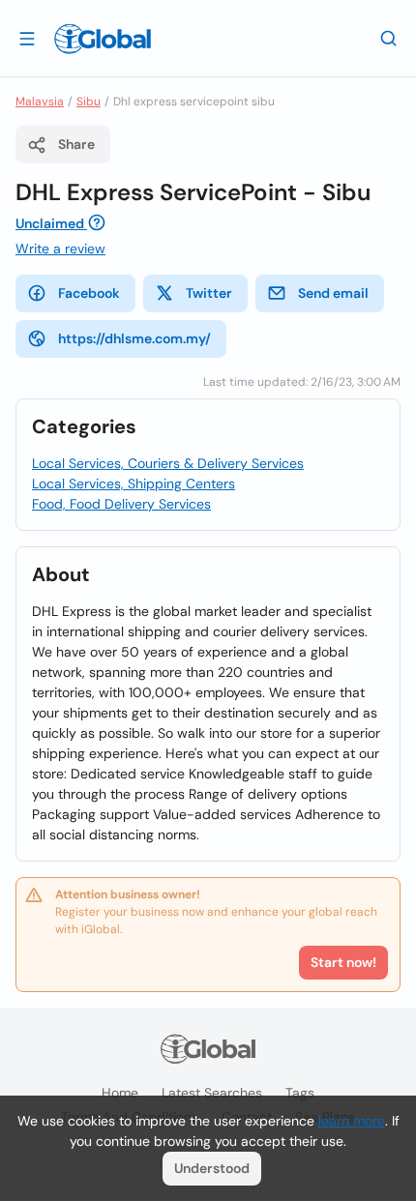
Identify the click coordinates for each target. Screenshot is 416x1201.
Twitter (209, 293)
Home (120, 1092)
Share (76, 144)
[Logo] (102, 38)
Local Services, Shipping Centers (133, 483)
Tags (299, 1092)
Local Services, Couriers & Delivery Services (168, 463)
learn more (351, 1120)
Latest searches (212, 1092)
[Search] (389, 37)
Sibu (88, 101)
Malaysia (39, 101)
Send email (333, 293)
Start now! (343, 962)
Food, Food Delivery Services (121, 504)
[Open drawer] (27, 37)
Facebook (89, 293)
